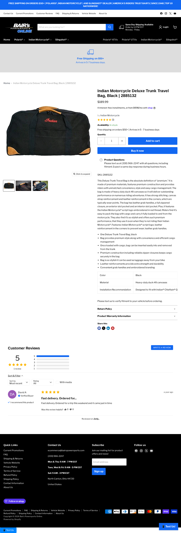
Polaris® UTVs (129, 39)
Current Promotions (25, 13)
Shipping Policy (11, 479)
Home (7, 39)
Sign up (98, 471)
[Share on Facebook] (99, 328)
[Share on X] (103, 328)
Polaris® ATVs (110, 39)
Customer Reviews (44, 13)
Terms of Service (12, 471)
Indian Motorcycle (109, 115)
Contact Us (8, 13)
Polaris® (18, 39)
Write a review (162, 347)
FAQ (57, 13)
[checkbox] (66, 382)
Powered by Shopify (12, 519)
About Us (103, 13)
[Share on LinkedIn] (108, 328)
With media (66, 382)
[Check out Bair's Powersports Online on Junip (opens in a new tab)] (96, 419)
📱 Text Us (8, 530)
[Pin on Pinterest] (112, 328)
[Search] (109, 27)
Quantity (101, 134)
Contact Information (14, 483)
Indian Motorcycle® (39, 39)
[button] (105, 119)
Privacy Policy (10, 467)
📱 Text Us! (168, 526)
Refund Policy (10, 475)
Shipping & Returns (70, 13)
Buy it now (137, 150)
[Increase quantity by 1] (122, 141)
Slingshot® (61, 39)
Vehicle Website (89, 13)
